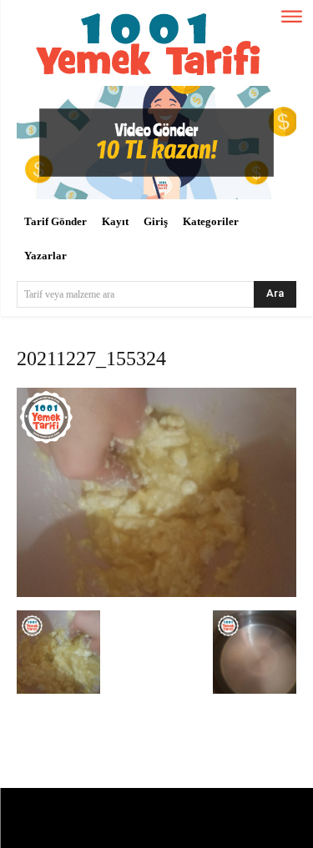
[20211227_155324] (156, 593)
